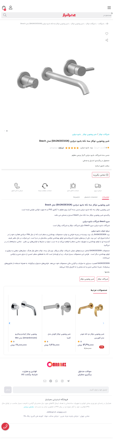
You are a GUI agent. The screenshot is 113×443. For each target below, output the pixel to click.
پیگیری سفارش (85, 374)
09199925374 (51, 412)
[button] (9, 323)
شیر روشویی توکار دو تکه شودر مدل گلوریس (92, 336)
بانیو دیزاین (76, 134)
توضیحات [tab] (105, 197)
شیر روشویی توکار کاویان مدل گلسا (59, 336)
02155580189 (61, 412)
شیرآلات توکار (91, 23)
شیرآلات (101, 23)
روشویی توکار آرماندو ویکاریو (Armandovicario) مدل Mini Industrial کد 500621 (26, 336)
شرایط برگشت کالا (29, 374)
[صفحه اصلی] (107, 23)
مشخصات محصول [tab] (90, 197)
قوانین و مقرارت (29, 371)
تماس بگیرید (99, 175)
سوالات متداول (84, 371)
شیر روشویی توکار (77, 23)
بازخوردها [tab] (76, 197)
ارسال (8, 389)
